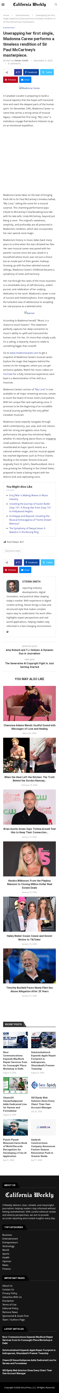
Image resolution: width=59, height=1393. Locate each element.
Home (6, 15)
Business (7, 1234)
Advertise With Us (12, 1297)
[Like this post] (19, 72)
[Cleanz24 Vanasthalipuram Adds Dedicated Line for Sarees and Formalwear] (15, 1085)
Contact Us (8, 1289)
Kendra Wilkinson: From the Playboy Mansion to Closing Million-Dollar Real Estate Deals (29, 884)
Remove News (10, 1312)
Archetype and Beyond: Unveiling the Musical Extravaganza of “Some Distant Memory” (30, 519)
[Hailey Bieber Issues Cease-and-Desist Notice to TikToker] (29, 914)
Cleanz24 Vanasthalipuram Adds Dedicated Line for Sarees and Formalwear (15, 1104)
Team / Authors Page (13, 1319)
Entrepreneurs (10, 1242)
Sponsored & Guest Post (15, 1315)
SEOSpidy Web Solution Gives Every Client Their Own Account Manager (43, 1102)
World (5, 1249)
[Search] (55, 4)
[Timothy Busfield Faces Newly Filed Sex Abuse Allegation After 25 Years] (29, 965)
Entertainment (22, 15)
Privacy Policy (9, 1293)
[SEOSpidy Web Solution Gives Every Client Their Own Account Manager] (43, 1085)
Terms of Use (9, 1304)
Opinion (6, 1261)
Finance (6, 1268)
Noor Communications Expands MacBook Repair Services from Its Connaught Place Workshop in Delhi (15, 1060)
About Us (7, 1285)
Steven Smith (21, 60)
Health (5, 1257)
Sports (5, 1253)
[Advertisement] (29, 161)
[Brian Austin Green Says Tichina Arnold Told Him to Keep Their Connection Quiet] (29, 806)
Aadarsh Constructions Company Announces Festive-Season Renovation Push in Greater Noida (43, 1148)
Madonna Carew (12, 551)
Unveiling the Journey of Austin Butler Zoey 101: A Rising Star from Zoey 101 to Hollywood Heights (30, 507)
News (5, 1265)
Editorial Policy (10, 1308)
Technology (8, 1246)
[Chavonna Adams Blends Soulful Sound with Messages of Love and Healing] (29, 703)
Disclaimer (8, 1300)
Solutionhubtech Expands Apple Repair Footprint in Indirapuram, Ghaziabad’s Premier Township (43, 1060)
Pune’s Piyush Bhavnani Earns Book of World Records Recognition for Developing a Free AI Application (15, 1148)
